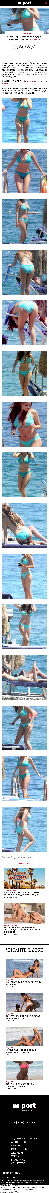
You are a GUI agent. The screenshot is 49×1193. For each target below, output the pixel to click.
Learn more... (29, 1190)
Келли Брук (27, 857)
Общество (18, 1163)
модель (15, 857)
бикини (6, 857)
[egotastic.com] (24, 144)
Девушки (17, 1152)
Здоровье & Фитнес (25, 1138)
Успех (15, 1156)
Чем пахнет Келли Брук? (24, 82)
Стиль (15, 1145)
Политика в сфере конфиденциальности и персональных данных (22, 1181)
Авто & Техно (20, 1142)
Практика (18, 1159)
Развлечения (20, 1149)
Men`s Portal (35, 39)
